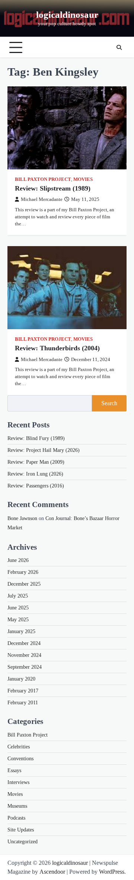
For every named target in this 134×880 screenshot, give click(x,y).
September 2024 (24, 667)
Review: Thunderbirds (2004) (57, 348)
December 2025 (24, 584)
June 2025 (18, 608)
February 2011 (22, 702)
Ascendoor (52, 872)
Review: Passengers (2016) (35, 486)
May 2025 (18, 619)
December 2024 (24, 643)
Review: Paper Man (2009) (35, 462)
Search (109, 403)
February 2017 (22, 691)
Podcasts (16, 818)
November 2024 (24, 655)
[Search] (119, 47)
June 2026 (18, 560)
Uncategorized (22, 841)
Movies (83, 179)
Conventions (20, 758)
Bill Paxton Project (43, 179)
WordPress (111, 872)
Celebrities (18, 747)
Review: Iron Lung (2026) (35, 474)
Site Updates (20, 830)
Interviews (18, 782)
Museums (17, 806)
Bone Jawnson (22, 518)
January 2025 (21, 631)
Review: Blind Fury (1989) (36, 438)
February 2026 (22, 572)
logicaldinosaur (67, 15)
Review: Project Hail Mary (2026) (43, 450)
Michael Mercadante (42, 199)
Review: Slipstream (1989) (52, 188)
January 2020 (21, 679)
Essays (14, 770)
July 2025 (17, 596)
